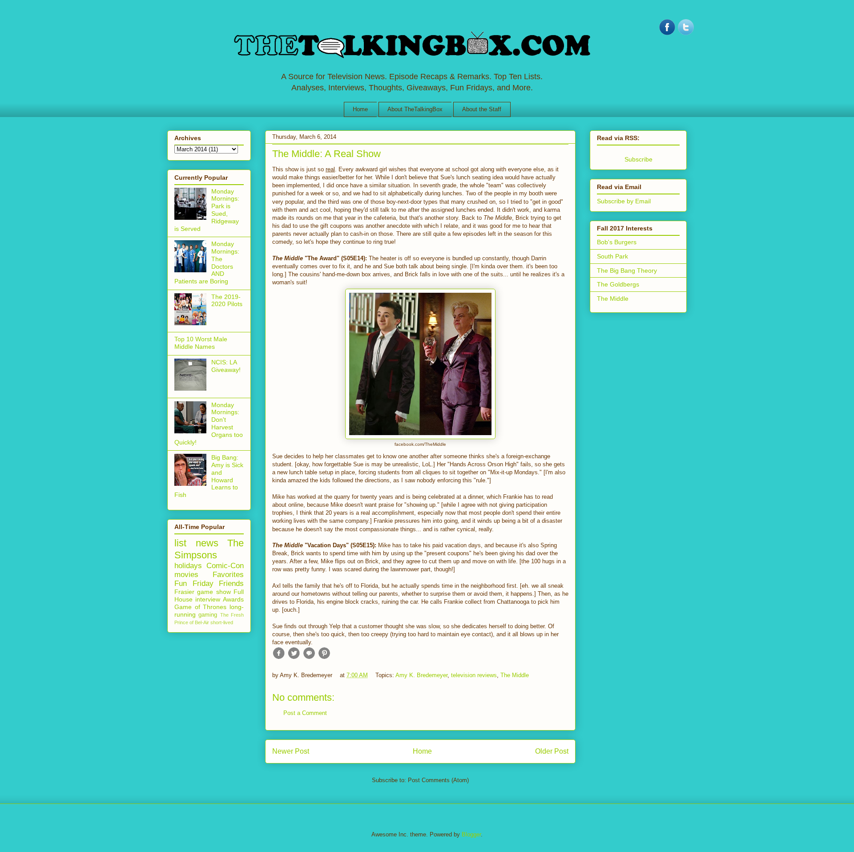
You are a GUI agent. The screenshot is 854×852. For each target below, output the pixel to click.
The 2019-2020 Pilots (226, 300)
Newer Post (290, 751)
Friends (231, 583)
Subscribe (638, 159)
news (207, 543)
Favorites (228, 574)
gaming (207, 615)
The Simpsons (209, 549)
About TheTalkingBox (415, 109)
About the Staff (481, 109)
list (180, 543)
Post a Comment (305, 713)
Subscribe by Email (624, 201)
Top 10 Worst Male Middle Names (200, 342)
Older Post (551, 751)
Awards (233, 599)
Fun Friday (194, 583)
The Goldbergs (618, 284)
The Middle (514, 675)
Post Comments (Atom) (438, 780)
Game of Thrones (200, 606)
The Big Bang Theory (627, 270)
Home (360, 109)
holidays (188, 565)
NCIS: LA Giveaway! (226, 366)
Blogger (471, 834)
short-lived (221, 622)
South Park (612, 256)
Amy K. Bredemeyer (421, 675)
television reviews (474, 675)
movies (186, 574)
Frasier (184, 591)
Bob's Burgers (616, 242)
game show (213, 591)
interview (207, 599)
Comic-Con (225, 565)
